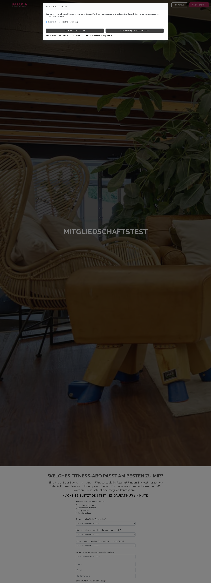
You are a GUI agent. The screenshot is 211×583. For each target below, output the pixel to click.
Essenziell (52, 22)
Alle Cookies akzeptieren (75, 31)
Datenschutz (97, 36)
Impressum (108, 36)
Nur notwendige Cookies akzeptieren (134, 31)
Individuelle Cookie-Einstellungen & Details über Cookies (68, 36)
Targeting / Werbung (69, 22)
